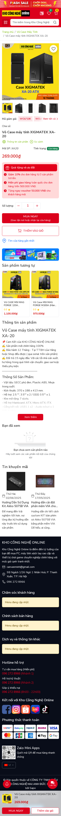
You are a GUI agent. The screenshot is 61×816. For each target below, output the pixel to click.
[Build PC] (30, 254)
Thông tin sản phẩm (17, 141)
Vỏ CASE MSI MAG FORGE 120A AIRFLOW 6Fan (14, 304)
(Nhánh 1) (18, 673)
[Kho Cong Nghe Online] (30, 3)
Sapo (32, 788)
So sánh (38, 141)
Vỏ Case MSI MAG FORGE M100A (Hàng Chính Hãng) (44, 304)
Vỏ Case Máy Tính (27, 32)
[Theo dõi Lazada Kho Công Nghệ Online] (35, 709)
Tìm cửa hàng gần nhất (21, 241)
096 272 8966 (16, 582)
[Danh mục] (5, 22)
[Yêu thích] (53, 49)
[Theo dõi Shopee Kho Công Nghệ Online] (25, 709)
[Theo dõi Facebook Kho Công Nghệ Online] (6, 709)
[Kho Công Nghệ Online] (16, 13)
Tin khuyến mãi (15, 466)
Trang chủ (7, 32)
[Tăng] (37, 205)
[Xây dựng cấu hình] (42, 13)
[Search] (55, 22)
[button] (54, 72)
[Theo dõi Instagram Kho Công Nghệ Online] (16, 709)
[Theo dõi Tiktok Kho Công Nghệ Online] (44, 709)
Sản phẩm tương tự (18, 265)
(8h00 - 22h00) (21, 692)
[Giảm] (18, 205)
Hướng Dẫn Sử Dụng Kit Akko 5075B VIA (15, 504)
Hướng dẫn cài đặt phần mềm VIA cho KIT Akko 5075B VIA (44, 504)
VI (9, 765)
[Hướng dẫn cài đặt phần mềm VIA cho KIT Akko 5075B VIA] (45, 481)
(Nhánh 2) (18, 683)
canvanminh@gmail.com (21, 567)
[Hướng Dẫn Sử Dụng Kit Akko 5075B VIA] (16, 481)
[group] (30, 71)
